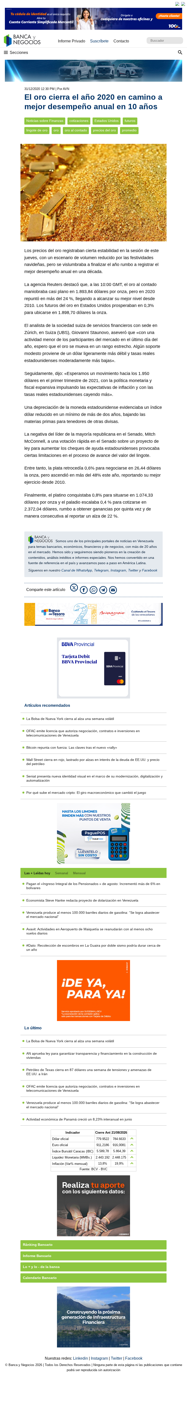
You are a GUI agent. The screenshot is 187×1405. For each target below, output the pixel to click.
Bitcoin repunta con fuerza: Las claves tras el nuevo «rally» (71, 747)
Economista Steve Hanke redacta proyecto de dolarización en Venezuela (82, 900)
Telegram (101, 570)
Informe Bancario (37, 1256)
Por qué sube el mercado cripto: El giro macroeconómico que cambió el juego (86, 793)
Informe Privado (71, 41)
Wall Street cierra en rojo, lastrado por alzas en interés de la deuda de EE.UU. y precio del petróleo (92, 762)
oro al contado (76, 130)
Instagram (118, 570)
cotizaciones (78, 121)
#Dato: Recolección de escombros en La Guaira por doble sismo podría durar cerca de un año (93, 947)
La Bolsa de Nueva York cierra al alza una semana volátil (70, 719)
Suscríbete (99, 41)
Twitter (133, 570)
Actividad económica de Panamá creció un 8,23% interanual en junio (79, 1119)
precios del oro (104, 130)
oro (56, 130)
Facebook (149, 570)
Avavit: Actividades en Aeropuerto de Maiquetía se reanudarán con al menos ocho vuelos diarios (89, 931)
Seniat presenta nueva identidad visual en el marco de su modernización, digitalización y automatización (94, 778)
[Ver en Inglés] (177, 4)
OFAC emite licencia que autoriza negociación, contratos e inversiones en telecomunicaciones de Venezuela (83, 733)
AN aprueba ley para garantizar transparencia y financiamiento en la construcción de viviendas (91, 1055)
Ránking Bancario (38, 1245)
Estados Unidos (106, 121)
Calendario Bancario (40, 1278)
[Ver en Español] (183, 4)
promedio (129, 130)
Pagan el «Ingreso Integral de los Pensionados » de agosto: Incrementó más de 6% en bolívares (93, 886)
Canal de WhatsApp (76, 570)
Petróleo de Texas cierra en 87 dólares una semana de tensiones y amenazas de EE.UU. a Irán (88, 1072)
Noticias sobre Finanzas (44, 121)
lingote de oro (36, 130)
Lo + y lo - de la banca (41, 1267)
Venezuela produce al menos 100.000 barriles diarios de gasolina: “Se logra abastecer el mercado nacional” (92, 915)
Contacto (121, 41)
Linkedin (81, 1358)
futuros (130, 121)
